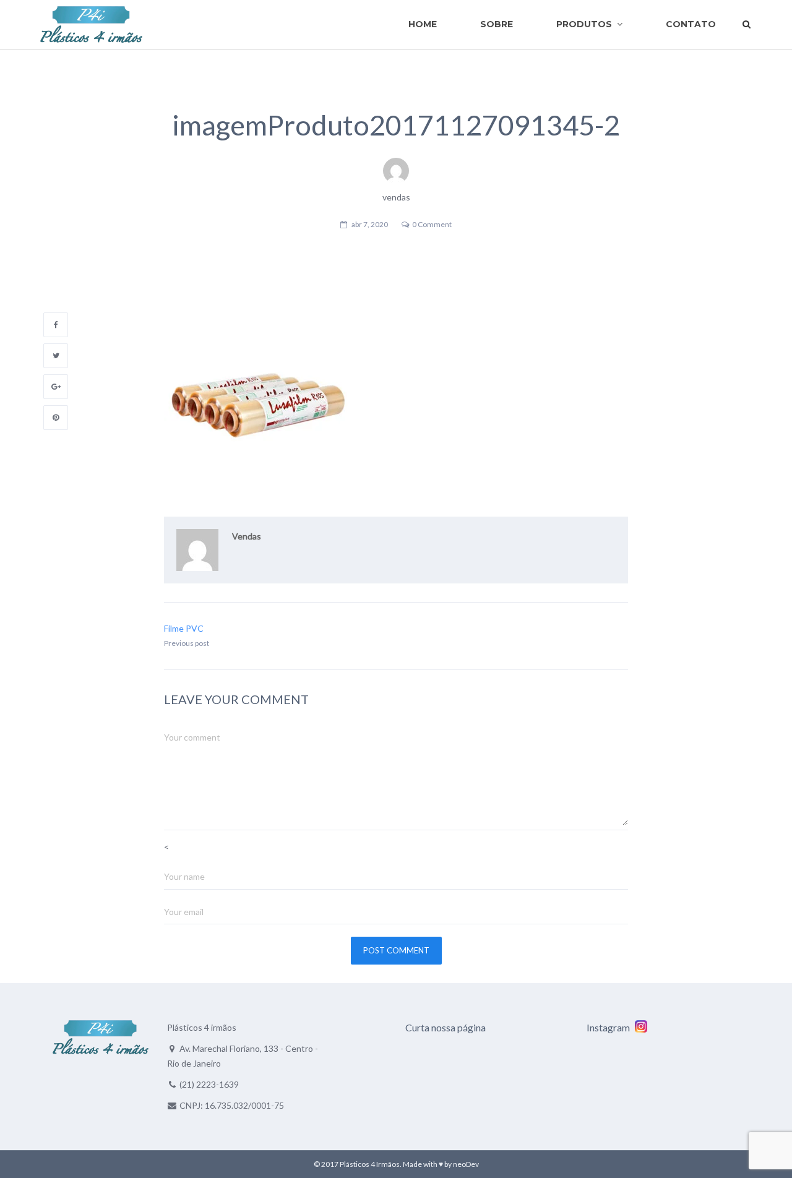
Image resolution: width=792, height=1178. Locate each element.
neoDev (466, 1164)
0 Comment (432, 224)
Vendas (246, 536)
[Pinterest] (55, 417)
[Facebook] (55, 324)
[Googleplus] (55, 386)
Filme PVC (184, 628)
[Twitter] (55, 355)
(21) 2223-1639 (209, 1084)
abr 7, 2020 (369, 224)
